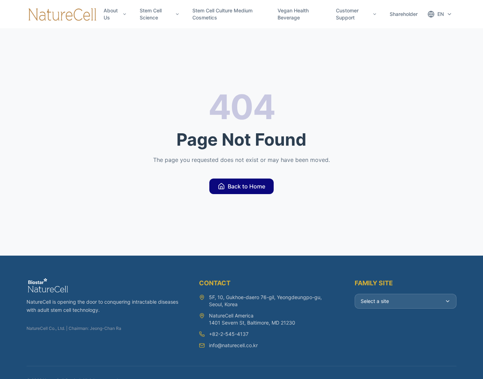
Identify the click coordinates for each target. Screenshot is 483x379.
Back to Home (246, 186)
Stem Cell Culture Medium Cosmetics (222, 14)
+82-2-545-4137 (229, 334)
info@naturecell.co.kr (233, 345)
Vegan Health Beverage (293, 14)
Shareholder (404, 14)
